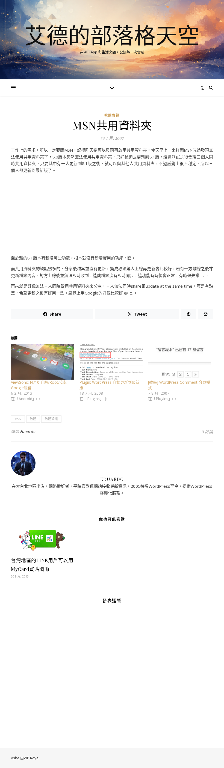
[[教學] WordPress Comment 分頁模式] (179, 362)
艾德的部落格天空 (112, 35)
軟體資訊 (112, 115)
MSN (17, 419)
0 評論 (207, 431)
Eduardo (28, 431)
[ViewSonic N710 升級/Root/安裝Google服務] (42, 362)
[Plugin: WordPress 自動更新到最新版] (111, 362)
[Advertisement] (112, 216)
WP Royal (31, 757)
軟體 (33, 419)
